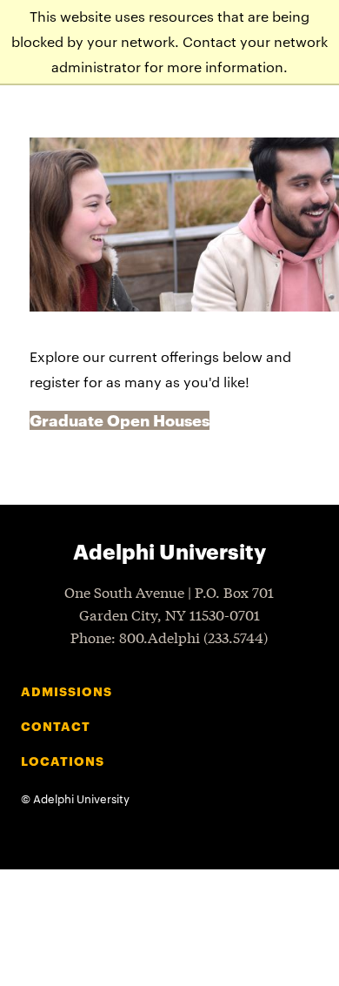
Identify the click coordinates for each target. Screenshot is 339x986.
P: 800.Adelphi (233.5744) (169, 637)
